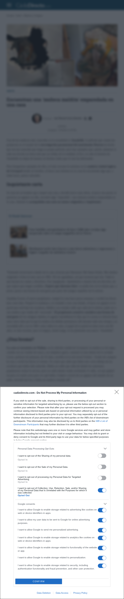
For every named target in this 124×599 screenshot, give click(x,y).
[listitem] (62, 448)
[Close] (118, 393)
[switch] (102, 455)
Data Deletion (44, 593)
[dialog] (62, 493)
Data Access (62, 593)
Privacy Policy (80, 593)
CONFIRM (39, 581)
